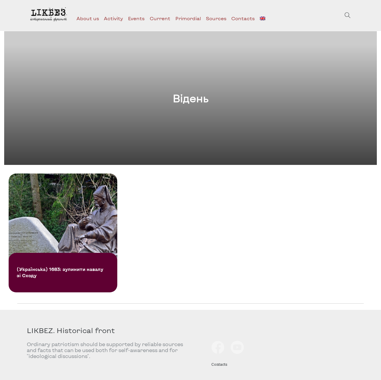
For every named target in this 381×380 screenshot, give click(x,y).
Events (136, 18)
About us (87, 18)
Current (160, 18)
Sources (216, 18)
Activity (113, 18)
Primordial (188, 18)
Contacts (243, 18)
